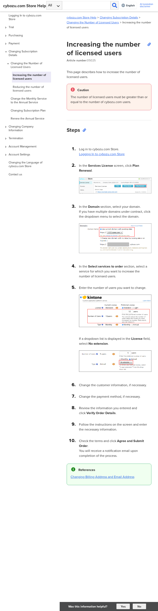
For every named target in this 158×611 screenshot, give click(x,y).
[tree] (31, 296)
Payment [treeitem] (14, 43)
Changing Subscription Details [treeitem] (23, 53)
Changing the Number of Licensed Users (93, 22)
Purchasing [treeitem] (16, 35)
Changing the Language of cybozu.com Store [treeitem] (25, 164)
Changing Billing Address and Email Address (102, 476)
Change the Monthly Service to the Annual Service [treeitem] (29, 100)
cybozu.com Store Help (81, 17)
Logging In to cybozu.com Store (102, 154)
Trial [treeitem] (11, 27)
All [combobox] (50, 5)
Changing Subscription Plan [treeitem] (28, 110)
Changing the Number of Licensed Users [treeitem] (26, 65)
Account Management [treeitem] (22, 146)
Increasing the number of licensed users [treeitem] (29, 77)
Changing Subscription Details (119, 17)
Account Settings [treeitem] (19, 154)
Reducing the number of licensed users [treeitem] (28, 89)
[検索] (114, 5)
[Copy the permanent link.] (148, 44)
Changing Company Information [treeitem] (21, 128)
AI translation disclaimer (146, 5)
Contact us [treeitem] (15, 174)
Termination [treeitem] (16, 138)
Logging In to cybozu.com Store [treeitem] (25, 17)
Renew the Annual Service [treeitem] (27, 118)
